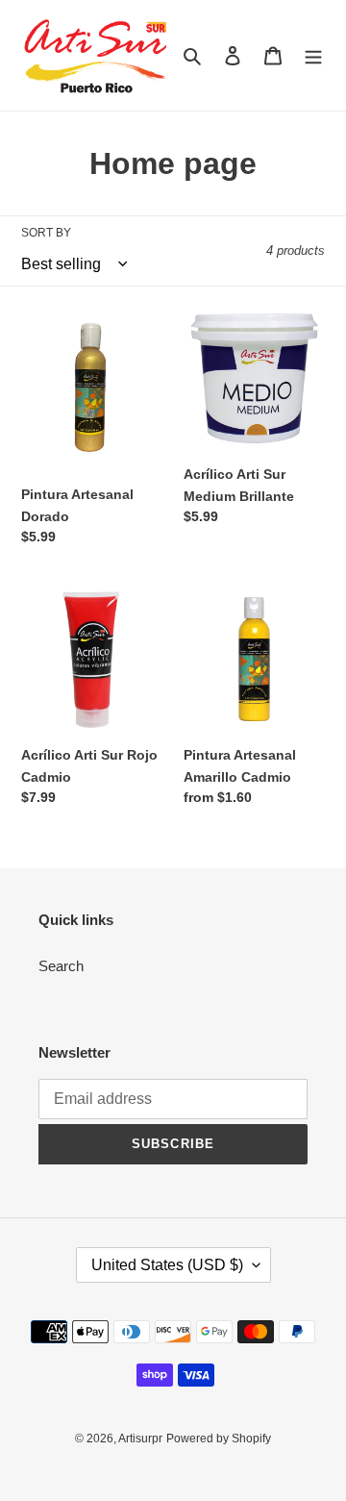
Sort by (46, 232)
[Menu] (313, 55)
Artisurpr (140, 1438)
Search (61, 966)
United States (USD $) (167, 1265)
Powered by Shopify (218, 1438)
